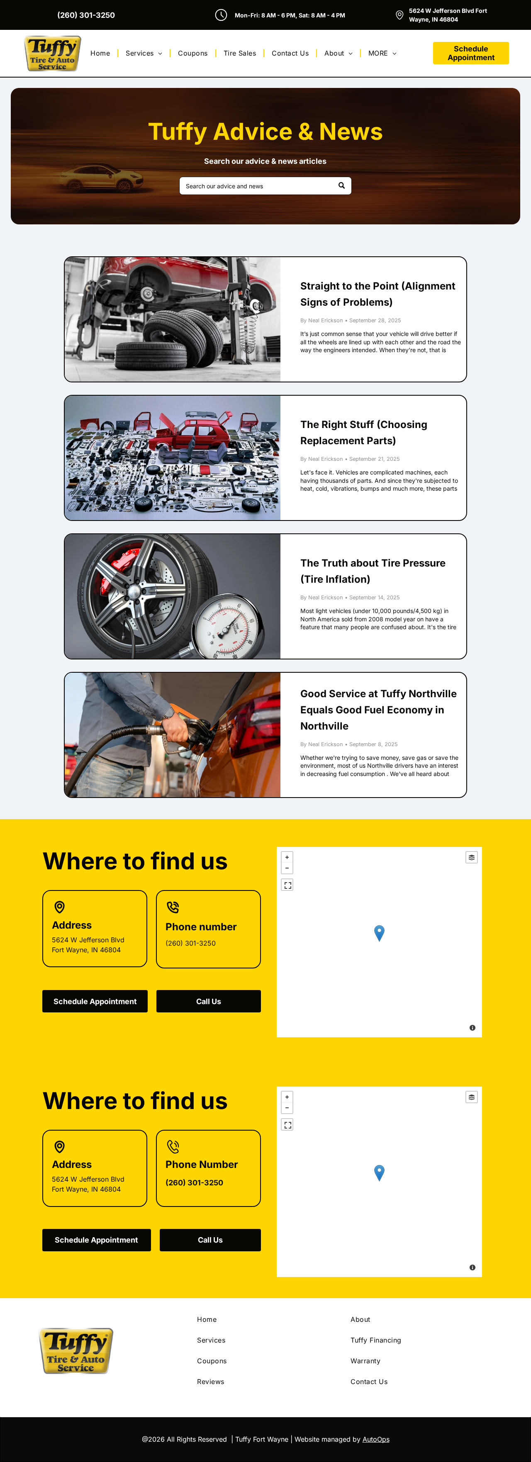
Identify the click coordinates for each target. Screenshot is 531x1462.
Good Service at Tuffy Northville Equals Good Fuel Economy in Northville (378, 710)
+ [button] (287, 857)
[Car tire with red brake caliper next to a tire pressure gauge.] (172, 596)
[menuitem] (101, 53)
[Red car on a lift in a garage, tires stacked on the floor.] (172, 319)
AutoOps (376, 1439)
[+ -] (379, 942)
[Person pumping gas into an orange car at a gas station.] (172, 735)
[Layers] (471, 857)
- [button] (287, 868)
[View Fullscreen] (287, 884)
